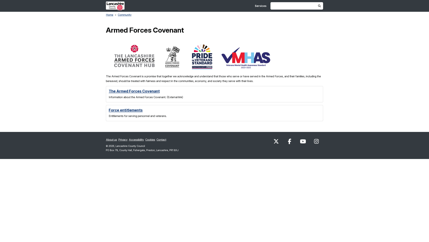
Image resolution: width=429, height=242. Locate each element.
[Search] (319, 6)
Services (260, 6)
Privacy (123, 139)
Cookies (150, 139)
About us (111, 139)
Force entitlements (126, 110)
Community (125, 14)
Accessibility (136, 139)
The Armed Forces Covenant (134, 91)
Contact (161, 139)
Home (109, 14)
